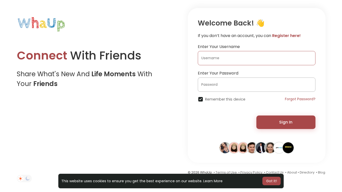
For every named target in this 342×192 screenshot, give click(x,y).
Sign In (285, 122)
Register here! (286, 35)
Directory (307, 172)
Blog (321, 172)
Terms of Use (226, 172)
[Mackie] (243, 147)
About (292, 172)
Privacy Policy (251, 172)
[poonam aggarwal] (225, 147)
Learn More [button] (213, 181)
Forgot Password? (300, 99)
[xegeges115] (234, 147)
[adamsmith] (261, 147)
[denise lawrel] (270, 147)
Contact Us (275, 172)
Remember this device (225, 99)
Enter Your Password (218, 73)
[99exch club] (288, 147)
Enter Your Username (219, 47)
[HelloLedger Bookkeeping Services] (279, 147)
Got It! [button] (271, 181)
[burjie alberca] (252, 147)
